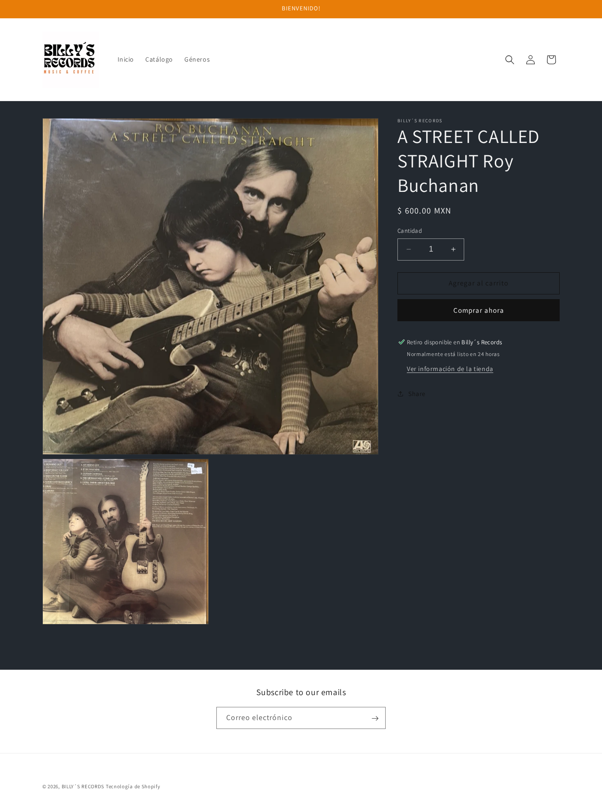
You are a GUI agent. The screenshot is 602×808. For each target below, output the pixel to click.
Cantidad (409, 231)
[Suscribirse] (374, 718)
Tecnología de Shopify (133, 786)
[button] (509, 59)
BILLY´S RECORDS (83, 786)
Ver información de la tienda (450, 368)
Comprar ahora (478, 310)
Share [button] (417, 393)
